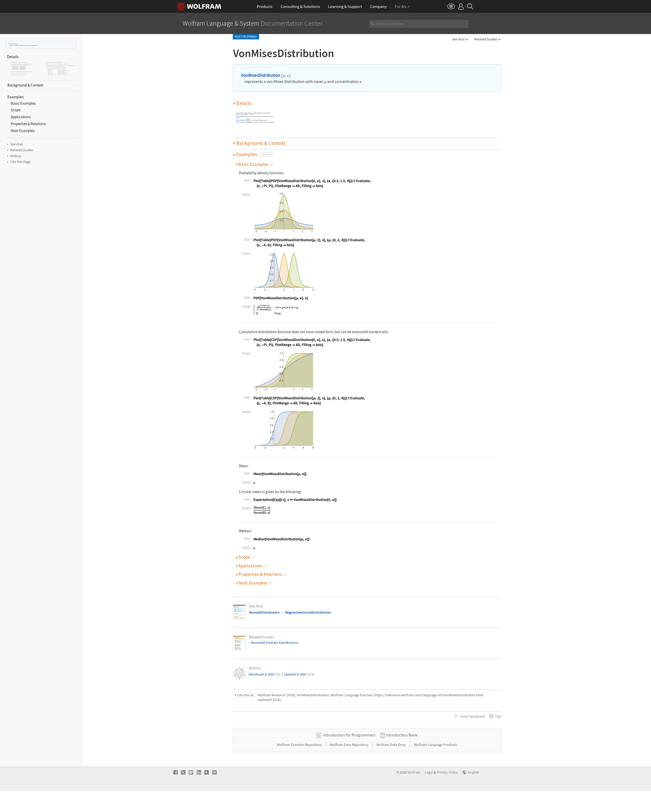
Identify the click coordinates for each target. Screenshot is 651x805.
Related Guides (485, 39)
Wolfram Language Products (435, 744)
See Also (458, 39)
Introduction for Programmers (349, 734)
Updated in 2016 (299, 674)
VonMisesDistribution (12, 44)
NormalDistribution (264, 612)
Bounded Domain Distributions (275, 642)
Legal (429, 772)
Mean (262, 122)
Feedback (472, 716)
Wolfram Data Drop (391, 744)
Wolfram (414, 772)
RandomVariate (271, 122)
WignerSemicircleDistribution (308, 612)
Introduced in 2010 (265, 674)
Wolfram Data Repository (349, 744)
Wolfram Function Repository (300, 744)
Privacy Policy (447, 772)
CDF (265, 122)
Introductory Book (401, 734)
